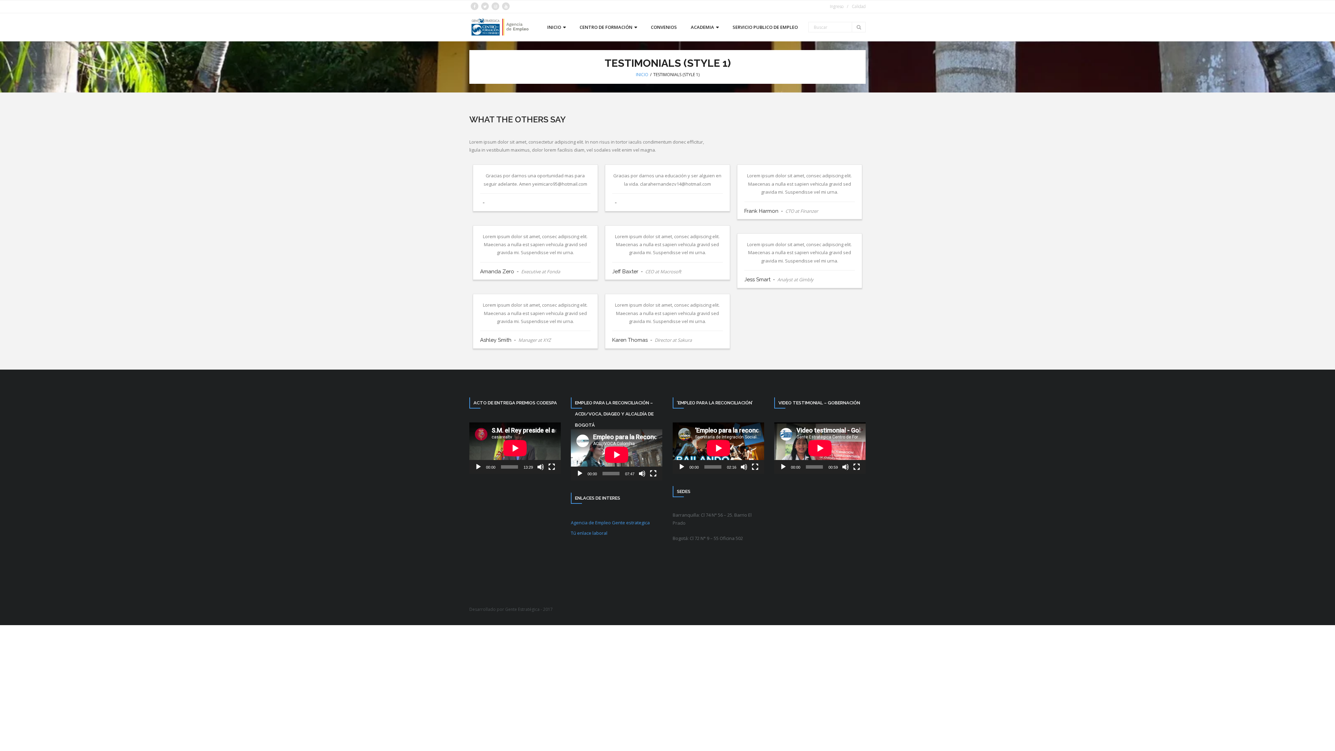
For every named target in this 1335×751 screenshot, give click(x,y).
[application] (515, 448)
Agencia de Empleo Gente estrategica (610, 522)
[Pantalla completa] (551, 466)
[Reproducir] (478, 466)
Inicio (642, 75)
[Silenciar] (540, 466)
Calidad (859, 6)
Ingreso (836, 6)
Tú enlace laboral (589, 533)
